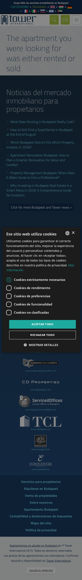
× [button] (73, 232)
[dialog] (41, 290)
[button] (41, 344)
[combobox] (67, 233)
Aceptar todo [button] (42, 324)
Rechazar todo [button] (42, 335)
